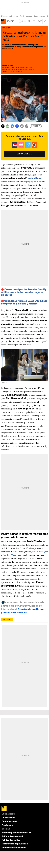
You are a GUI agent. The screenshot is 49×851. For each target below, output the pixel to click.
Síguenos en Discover (9, 16)
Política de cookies (11, 840)
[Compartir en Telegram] (12, 126)
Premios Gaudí (33, 178)
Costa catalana (39, 16)
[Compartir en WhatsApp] (7, 126)
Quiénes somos (9, 814)
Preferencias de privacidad (15, 844)
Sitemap (6, 829)
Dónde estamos (9, 821)
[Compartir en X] (3, 126)
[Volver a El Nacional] (22, 21)
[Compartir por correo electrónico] (22, 126)
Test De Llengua (26, 16)
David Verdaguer (40, 551)
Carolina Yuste (9, 554)
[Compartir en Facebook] (17, 126)
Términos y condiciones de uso (16, 833)
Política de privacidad (12, 836)
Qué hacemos (8, 818)
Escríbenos (7, 825)
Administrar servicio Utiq (14, 848)
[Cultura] (3, 21)
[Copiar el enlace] (26, 126)
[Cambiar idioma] (39, 21)
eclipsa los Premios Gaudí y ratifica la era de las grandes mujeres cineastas (23, 292)
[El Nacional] (25, 808)
